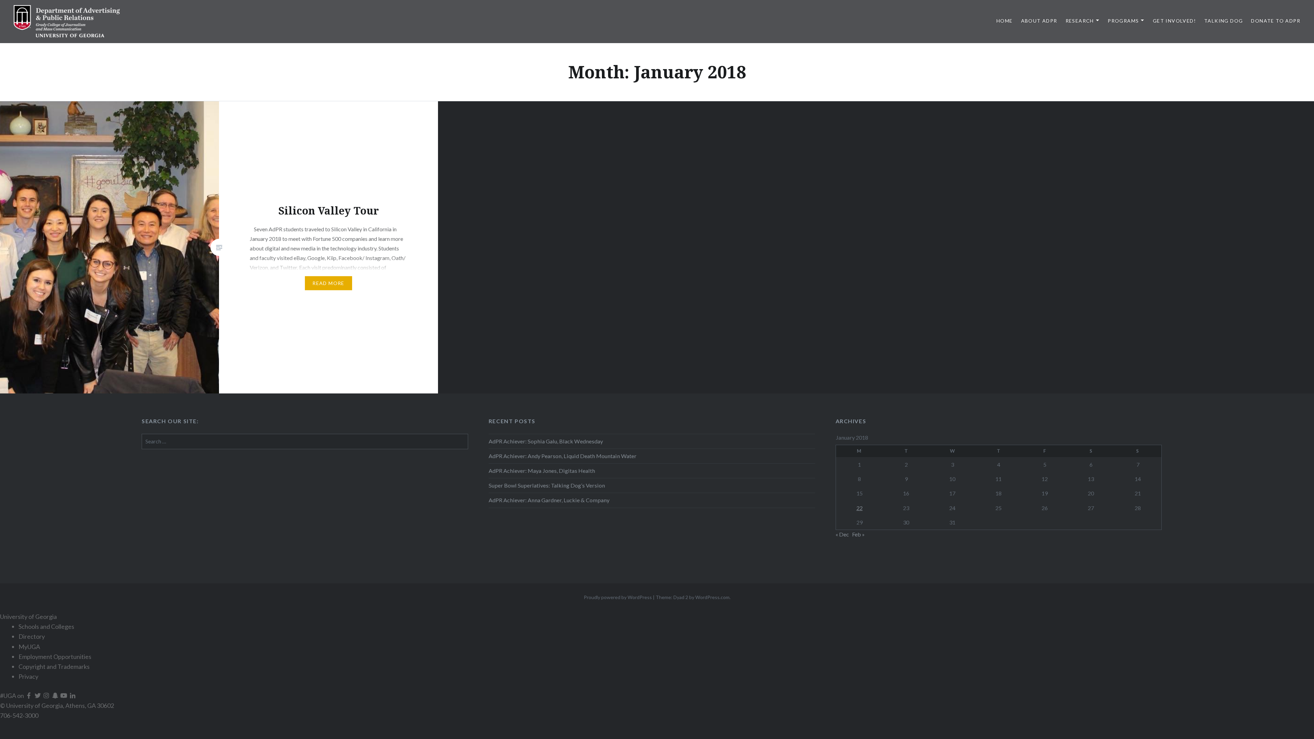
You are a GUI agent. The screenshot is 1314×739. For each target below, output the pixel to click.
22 (859, 508)
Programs (1123, 21)
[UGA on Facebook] (29, 695)
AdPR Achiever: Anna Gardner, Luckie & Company (549, 500)
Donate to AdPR (1275, 21)
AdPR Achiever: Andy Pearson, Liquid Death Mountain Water (562, 456)
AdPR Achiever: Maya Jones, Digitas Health (542, 470)
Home (1004, 21)
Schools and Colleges (46, 626)
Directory (31, 636)
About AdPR (1039, 21)
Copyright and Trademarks (54, 666)
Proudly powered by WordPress (618, 597)
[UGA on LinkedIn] (73, 695)
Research (1080, 21)
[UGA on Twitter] (38, 695)
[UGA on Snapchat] (55, 695)
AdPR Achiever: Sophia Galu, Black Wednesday (546, 441)
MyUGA (29, 646)
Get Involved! (1174, 21)
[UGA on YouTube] (64, 695)
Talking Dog (1223, 21)
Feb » (858, 534)
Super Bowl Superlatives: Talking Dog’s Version (547, 485)
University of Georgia (28, 616)
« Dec (842, 534)
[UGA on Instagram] (46, 695)
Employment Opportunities (54, 656)
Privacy (28, 676)
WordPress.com (712, 597)
